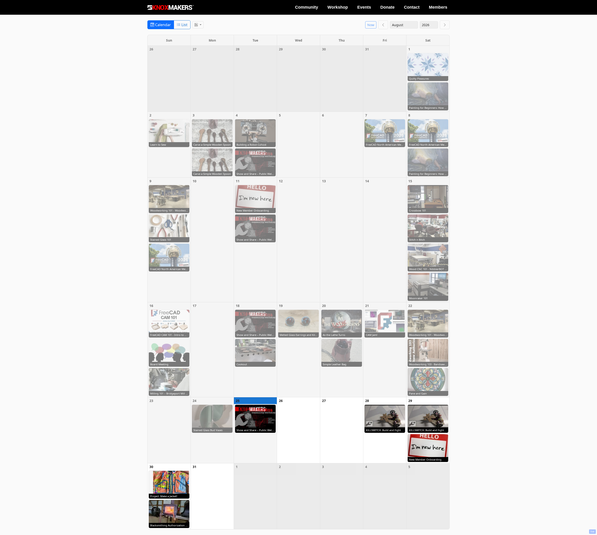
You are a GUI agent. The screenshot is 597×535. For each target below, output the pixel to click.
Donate (387, 7)
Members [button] (438, 7)
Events (364, 7)
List (183, 24)
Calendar (162, 24)
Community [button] (306, 7)
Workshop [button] (337, 7)
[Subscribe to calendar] (198, 24)
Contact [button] (412, 7)
